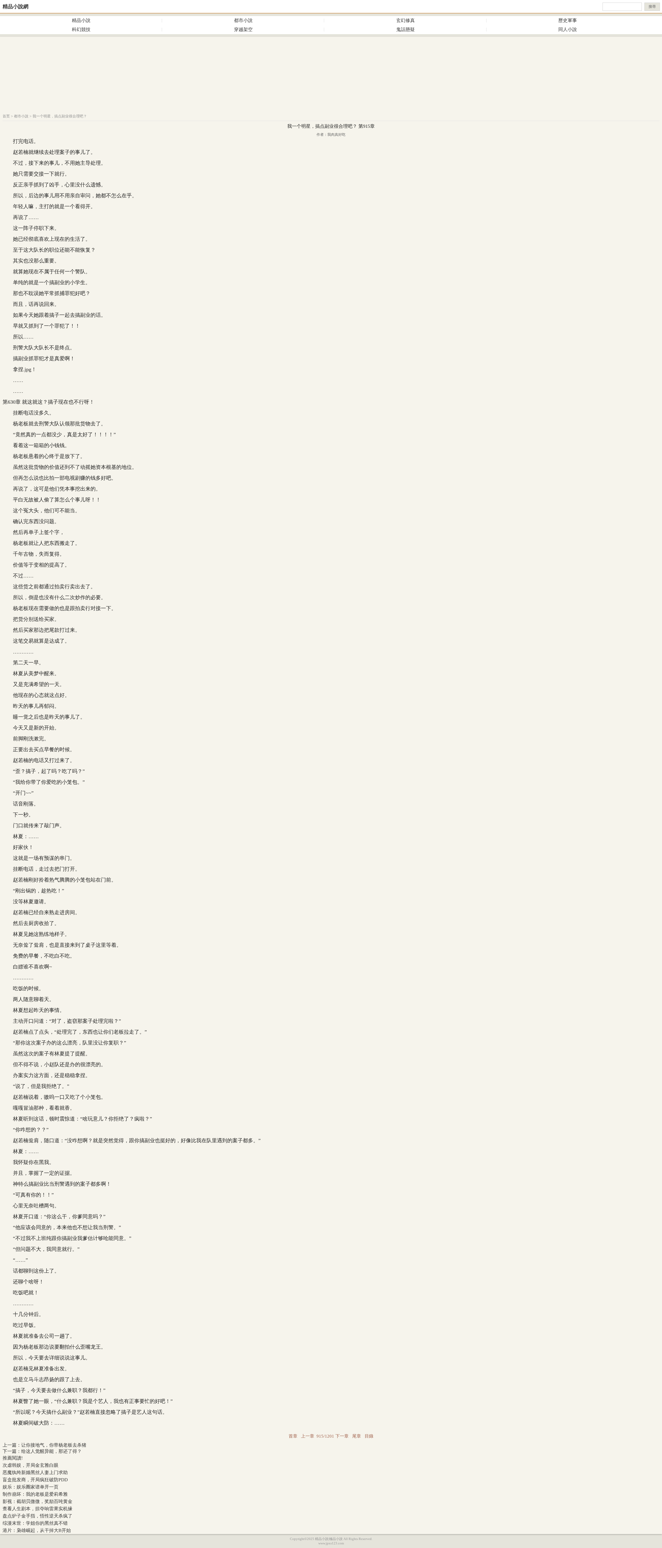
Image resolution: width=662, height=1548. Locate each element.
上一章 (307, 1436)
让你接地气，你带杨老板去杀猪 (53, 1445)
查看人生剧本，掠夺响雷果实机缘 (37, 1508)
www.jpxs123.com (331, 1543)
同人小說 (567, 29)
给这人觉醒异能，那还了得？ (51, 1451)
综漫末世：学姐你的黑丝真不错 (35, 1523)
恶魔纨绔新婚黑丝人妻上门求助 (35, 1472)
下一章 (342, 1436)
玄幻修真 (405, 20)
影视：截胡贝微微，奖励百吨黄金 (37, 1501)
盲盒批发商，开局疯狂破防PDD (35, 1479)
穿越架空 (243, 29)
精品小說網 (15, 6)
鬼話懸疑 (405, 29)
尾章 (356, 1436)
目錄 (369, 1436)
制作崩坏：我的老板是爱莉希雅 (35, 1494)
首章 (293, 1436)
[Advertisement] (331, 73)
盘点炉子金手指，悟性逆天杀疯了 (37, 1516)
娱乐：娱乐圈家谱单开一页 (30, 1487)
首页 (6, 116)
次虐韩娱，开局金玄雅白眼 (30, 1465)
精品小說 (81, 20)
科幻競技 (81, 29)
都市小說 (243, 20)
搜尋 (652, 7)
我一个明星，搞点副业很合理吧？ (60, 116)
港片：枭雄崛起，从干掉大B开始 (37, 1530)
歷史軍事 (567, 20)
